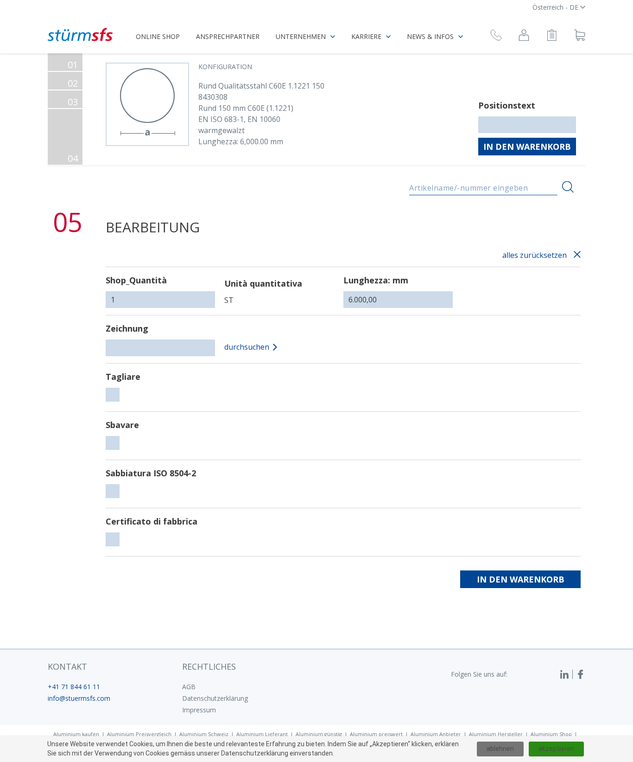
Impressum (199, 709)
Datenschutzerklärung (215, 698)
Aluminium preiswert (376, 733)
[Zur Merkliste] (551, 36)
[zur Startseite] (80, 34)
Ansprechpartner (228, 36)
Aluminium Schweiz (203, 733)
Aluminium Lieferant (262, 733)
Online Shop (158, 36)
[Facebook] (580, 674)
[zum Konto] (524, 36)
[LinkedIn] (566, 674)
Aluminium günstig (319, 733)
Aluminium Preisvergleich (139, 733)
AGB (189, 686)
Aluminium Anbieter (436, 733)
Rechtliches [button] (209, 666)
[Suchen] (568, 187)
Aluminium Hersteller (496, 733)
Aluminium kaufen (76, 733)
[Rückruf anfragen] (496, 36)
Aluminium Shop (551, 733)
